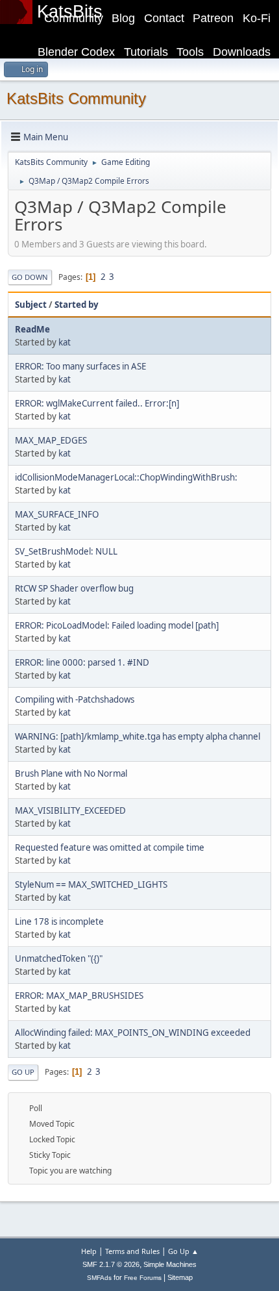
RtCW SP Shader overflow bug (74, 588)
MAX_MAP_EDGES (51, 440)
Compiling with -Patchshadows (74, 699)
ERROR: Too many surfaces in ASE (80, 366)
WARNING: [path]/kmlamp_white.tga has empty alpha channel (137, 736)
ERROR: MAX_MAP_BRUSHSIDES (79, 995)
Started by (77, 304)
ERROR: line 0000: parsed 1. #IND (82, 662)
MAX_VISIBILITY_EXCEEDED (70, 810)
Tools (190, 51)
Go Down (30, 277)
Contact (164, 18)
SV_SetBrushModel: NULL (66, 551)
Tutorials (146, 51)
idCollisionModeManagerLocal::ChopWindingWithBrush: (126, 477)
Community (73, 18)
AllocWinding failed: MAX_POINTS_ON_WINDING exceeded (132, 1032)
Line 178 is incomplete (59, 921)
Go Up (23, 1072)
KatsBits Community (76, 98)
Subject (31, 304)
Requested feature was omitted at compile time (109, 847)
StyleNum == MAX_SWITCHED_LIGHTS (91, 884)
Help (89, 1251)
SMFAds (99, 1277)
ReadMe (32, 329)
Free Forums (143, 1277)
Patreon (213, 18)
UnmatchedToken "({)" (59, 958)
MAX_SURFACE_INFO (57, 514)
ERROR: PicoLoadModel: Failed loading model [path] (117, 625)
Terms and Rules (132, 1251)
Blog (123, 18)
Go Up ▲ (183, 1251)
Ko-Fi (257, 18)
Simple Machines (170, 1264)
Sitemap (180, 1277)
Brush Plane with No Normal (71, 773)
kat (64, 342)
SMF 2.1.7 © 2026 (111, 1264)
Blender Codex (76, 51)
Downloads (242, 51)
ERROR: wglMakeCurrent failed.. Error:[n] (97, 403)
